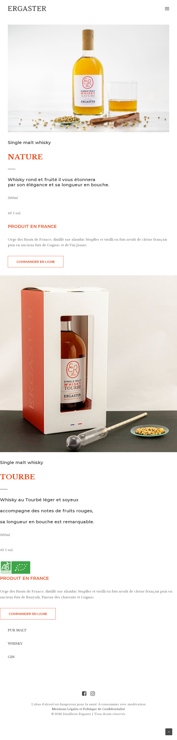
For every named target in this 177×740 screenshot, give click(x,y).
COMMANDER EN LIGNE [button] (35, 262)
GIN (11, 657)
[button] (167, 8)
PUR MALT (17, 630)
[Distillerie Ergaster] (27, 8)
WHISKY (15, 643)
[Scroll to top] (168, 731)
